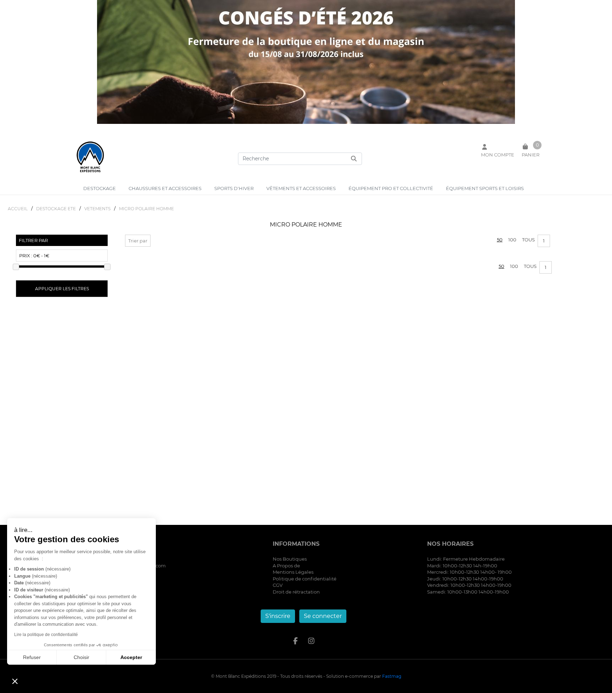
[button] (14, 680)
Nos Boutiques (290, 559)
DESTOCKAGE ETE (56, 208)
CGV (278, 585)
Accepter (131, 657)
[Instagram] (311, 641)
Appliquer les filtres (62, 288)
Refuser (32, 657)
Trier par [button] (137, 241)
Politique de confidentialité (304, 579)
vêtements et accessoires (301, 188)
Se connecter (323, 616)
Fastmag (391, 676)
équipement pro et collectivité (390, 188)
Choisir (81, 657)
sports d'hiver (234, 188)
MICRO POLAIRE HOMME (146, 208)
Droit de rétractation (296, 592)
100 (512, 239)
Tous (528, 239)
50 (500, 239)
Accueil (18, 208)
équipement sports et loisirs (485, 188)
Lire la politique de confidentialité (46, 634)
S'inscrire (277, 616)
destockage (99, 188)
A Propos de (286, 565)
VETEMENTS (97, 208)
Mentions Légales (293, 572)
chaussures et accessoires (165, 188)
